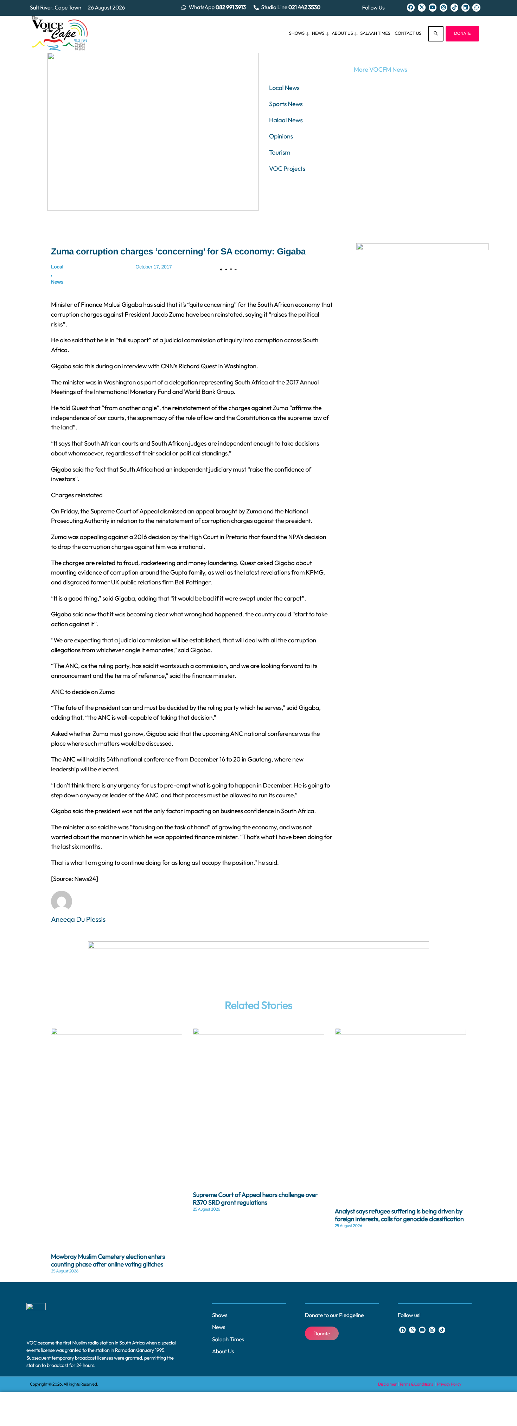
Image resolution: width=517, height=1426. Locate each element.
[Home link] (60, 33)
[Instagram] (443, 7)
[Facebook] (411, 7)
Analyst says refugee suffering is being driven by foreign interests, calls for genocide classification (399, 1215)
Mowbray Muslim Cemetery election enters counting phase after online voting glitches (108, 1260)
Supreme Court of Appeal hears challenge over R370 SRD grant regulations (255, 1199)
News (57, 282)
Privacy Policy (449, 1384)
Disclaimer (387, 1384)
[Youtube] (432, 7)
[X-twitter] (422, 7)
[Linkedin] (465, 7)
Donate (462, 33)
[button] (221, 269)
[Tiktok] (454, 7)
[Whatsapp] (476, 7)
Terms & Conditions (416, 1384)
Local (57, 267)
